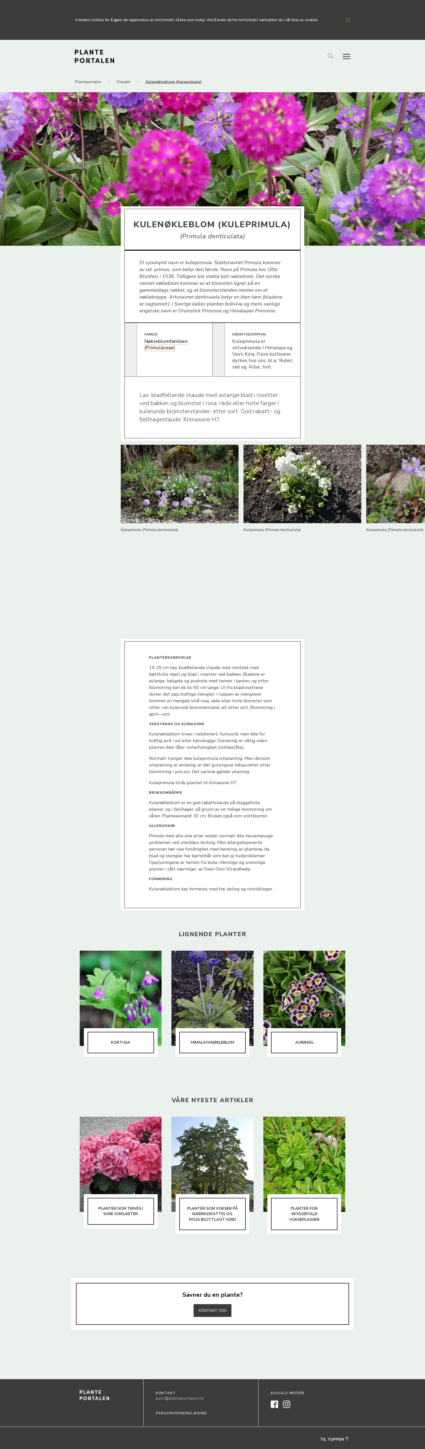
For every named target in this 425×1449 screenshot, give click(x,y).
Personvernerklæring (181, 1413)
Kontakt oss (212, 1310)
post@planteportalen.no (180, 1398)
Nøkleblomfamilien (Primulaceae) (166, 344)
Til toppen (332, 1439)
